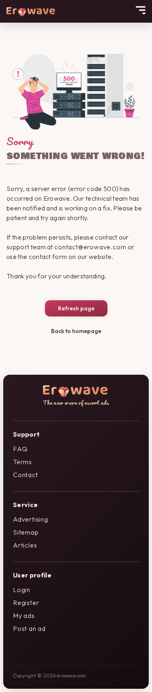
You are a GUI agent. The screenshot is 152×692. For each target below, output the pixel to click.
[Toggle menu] (141, 10)
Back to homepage (76, 331)
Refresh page (76, 308)
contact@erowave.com (90, 247)
